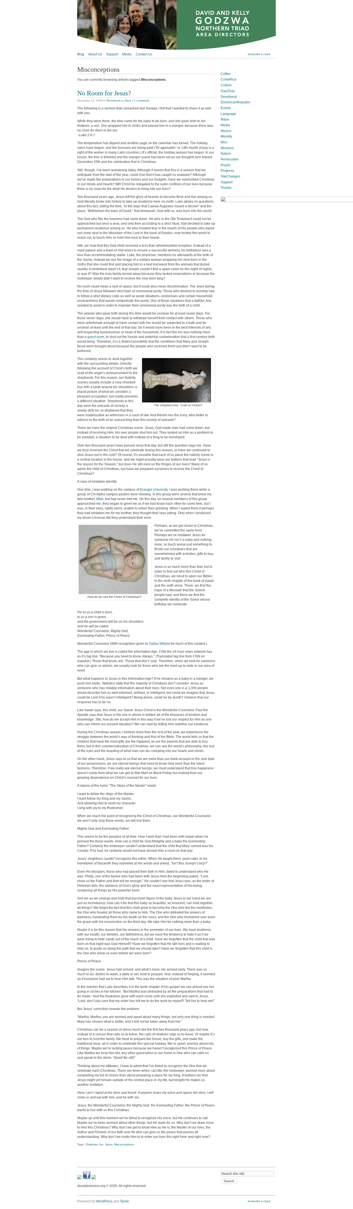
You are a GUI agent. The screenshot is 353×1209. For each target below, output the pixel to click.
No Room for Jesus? (104, 93)
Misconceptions (124, 1144)
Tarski (124, 1201)
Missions (227, 148)
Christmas (91, 1144)
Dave (128, 100)
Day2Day (228, 91)
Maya (225, 119)
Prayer (226, 165)
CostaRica (228, 79)
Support (112, 54)
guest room (95, 337)
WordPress (104, 1201)
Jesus (109, 1144)
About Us (95, 54)
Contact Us (144, 54)
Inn (101, 1144)
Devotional (113, 100)
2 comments (141, 100)
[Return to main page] (176, 48)
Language (228, 114)
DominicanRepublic (235, 102)
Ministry (226, 136)
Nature (226, 153)
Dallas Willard (159, 644)
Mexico (226, 131)
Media (127, 54)
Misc (224, 142)
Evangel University (154, 489)
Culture (226, 85)
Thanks (226, 188)
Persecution (230, 159)
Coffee (226, 74)
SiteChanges (230, 176)
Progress (227, 171)
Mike (99, 499)
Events (226, 108)
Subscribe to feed (259, 54)
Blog (80, 54)
